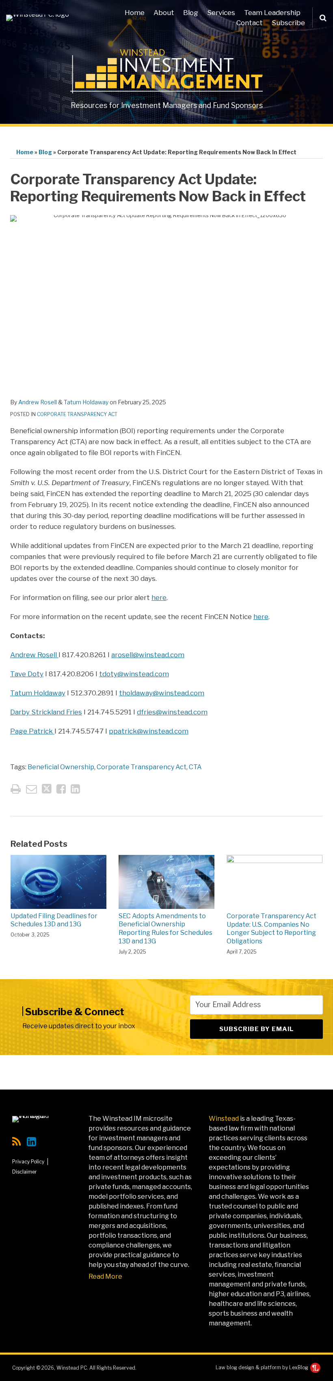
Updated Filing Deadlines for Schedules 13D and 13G (54, 920)
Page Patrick (32, 731)
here (158, 597)
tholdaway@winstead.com (161, 693)
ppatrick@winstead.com (148, 731)
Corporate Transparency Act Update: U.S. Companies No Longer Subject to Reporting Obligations (271, 928)
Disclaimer (24, 1172)
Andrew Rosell (37, 402)
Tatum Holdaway (86, 402)
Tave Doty (26, 674)
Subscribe (288, 23)
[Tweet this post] (47, 788)
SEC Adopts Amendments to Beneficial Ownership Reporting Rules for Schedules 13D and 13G (165, 928)
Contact (249, 23)
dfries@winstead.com (172, 712)
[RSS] (16, 1141)
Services (221, 13)
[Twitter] (47, 1141)
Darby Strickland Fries (46, 712)
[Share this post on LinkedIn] (75, 788)
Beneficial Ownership (61, 767)
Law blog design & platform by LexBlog (262, 1367)
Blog (190, 13)
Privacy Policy (28, 1162)
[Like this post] (61, 788)
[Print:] (16, 789)
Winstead (224, 1118)
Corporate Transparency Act (77, 414)
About (164, 13)
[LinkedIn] (31, 1141)
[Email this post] (31, 788)
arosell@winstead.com (147, 655)
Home (135, 13)
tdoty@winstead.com (134, 674)
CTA (195, 767)
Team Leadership (272, 13)
